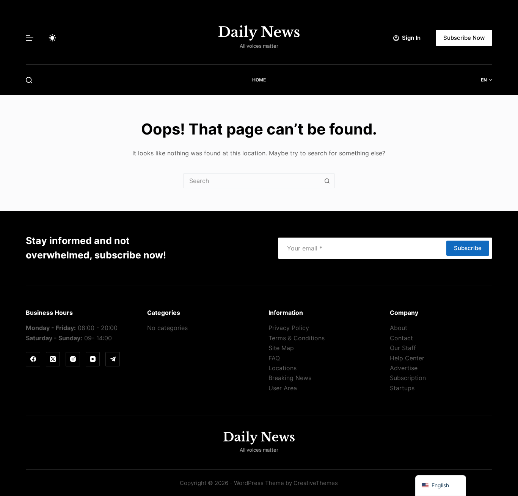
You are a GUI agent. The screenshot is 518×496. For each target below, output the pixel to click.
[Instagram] (73, 359)
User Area (282, 388)
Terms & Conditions (296, 338)
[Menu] (29, 38)
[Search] (29, 80)
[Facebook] (33, 359)
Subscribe (468, 248)
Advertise (404, 368)
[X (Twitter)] (53, 359)
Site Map (281, 348)
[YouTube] (93, 359)
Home (259, 80)
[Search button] (327, 181)
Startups (402, 388)
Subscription (408, 378)
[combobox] (252, 180)
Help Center (407, 358)
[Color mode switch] (52, 38)
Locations (282, 368)
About (398, 328)
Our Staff (403, 348)
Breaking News (289, 378)
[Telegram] (112, 359)
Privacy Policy (288, 328)
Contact (401, 338)
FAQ (274, 358)
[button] (486, 80)
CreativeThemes (316, 483)
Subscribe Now (464, 37)
